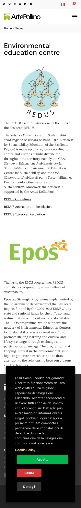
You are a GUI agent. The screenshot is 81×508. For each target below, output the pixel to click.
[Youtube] (20, 4)
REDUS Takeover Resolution (24, 214)
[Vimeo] (25, 4)
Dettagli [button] (29, 487)
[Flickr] (31, 4)
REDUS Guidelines (17, 199)
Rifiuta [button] (29, 473)
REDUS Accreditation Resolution (28, 207)
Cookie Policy (25, 450)
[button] (74, 16)
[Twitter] (9, 4)
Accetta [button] (42, 459)
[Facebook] (4, 4)
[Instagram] (15, 4)
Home (8, 28)
